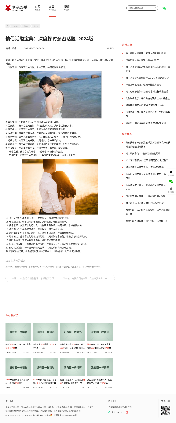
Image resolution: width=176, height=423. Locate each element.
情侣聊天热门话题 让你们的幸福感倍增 (145, 203)
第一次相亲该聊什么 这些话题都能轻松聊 (146, 53)
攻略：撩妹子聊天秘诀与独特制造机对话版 (99, 346)
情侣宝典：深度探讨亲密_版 (18, 346)
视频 (67, 6)
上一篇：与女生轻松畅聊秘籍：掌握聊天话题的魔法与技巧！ (34, 278)
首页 (38, 6)
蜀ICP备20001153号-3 (41, 415)
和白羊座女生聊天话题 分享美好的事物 (145, 167)
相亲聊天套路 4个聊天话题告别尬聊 (143, 153)
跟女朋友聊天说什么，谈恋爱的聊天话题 (145, 196)
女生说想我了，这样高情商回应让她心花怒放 (148, 98)
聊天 (26, 26)
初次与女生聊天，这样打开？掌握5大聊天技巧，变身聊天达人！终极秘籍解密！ (72, 382)
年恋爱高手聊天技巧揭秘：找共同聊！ (17, 381)
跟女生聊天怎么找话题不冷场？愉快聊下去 (146, 221)
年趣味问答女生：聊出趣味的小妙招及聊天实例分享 (45, 382)
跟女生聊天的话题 (15, 260)
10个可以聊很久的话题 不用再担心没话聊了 (147, 160)
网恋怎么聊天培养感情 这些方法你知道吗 (146, 123)
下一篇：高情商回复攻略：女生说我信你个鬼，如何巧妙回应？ (89, 278)
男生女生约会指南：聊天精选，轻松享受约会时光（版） (72, 346)
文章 (51, 6)
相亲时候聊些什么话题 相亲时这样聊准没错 (147, 91)
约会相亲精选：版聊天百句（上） (44, 346)
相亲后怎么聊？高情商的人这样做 (142, 60)
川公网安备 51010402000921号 (65, 415)
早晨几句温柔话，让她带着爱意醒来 (143, 85)
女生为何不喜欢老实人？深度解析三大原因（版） (99, 381)
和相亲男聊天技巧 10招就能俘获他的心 (145, 105)
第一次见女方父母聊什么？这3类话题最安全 (147, 78)
